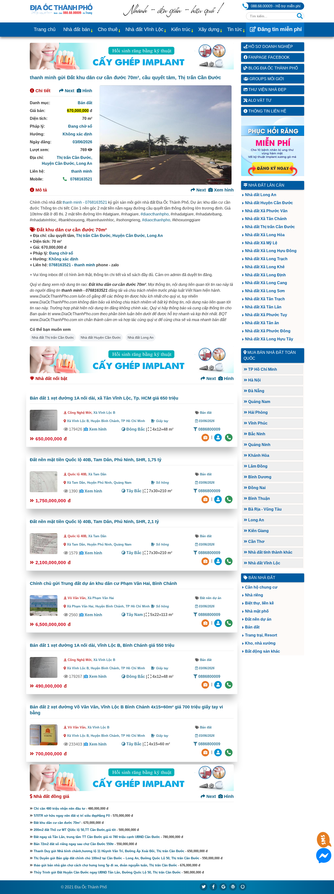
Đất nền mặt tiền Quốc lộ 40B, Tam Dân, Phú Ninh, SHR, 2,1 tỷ (94, 521)
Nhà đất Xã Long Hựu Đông (271, 251)
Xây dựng (208, 29)
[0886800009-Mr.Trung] (218, 437)
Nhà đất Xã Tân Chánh (266, 219)
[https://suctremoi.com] (243, 887)
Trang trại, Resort (261, 635)
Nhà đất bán (76, 29)
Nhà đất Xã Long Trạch (266, 259)
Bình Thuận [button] (258, 498)
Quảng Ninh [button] (258, 445)
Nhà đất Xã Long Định (265, 275)
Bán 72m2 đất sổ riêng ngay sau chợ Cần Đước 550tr (74, 844)
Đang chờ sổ (80, 126)
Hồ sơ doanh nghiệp (270, 47)
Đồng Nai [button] (256, 488)
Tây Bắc (133, 491)
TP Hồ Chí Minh (133, 421)
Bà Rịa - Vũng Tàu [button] (264, 509)
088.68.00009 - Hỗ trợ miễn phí (276, 6)
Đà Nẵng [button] (255, 391)
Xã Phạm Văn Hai (101, 598)
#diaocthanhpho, (155, 214)
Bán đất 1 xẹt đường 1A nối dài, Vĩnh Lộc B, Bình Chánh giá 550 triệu (102, 645)
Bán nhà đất (261, 578)
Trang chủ (45, 29)
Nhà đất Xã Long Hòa (265, 235)
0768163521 (80, 179)
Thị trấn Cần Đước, (74, 158)
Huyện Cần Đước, (59, 163)
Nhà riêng (254, 595)
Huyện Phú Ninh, (100, 482)
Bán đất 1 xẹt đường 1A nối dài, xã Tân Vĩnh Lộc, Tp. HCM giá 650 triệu (104, 398)
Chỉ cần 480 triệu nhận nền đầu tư (59, 808)
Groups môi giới (266, 79)
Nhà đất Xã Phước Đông (267, 331)
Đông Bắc (135, 429)
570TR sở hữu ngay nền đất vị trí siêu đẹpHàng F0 (72, 815)
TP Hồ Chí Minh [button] (262, 369)
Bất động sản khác (262, 651)
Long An (84, 163)
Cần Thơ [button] (255, 541)
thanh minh (81, 171)
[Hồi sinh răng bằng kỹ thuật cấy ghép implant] (132, 56)
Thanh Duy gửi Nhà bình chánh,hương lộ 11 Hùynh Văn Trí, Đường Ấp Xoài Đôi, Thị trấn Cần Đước (109, 851)
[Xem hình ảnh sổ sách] (205, 437)
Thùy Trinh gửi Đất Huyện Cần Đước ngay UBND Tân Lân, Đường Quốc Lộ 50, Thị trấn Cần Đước (107, 872)
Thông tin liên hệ (266, 111)
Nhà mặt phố (257, 611)
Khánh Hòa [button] (258, 455)
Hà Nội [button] (254, 380)
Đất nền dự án (210, 598)
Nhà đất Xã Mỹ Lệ (261, 243)
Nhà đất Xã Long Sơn (265, 291)
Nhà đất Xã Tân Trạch (265, 299)
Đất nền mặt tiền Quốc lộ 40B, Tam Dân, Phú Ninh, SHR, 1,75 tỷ (95, 459)
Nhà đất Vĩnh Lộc (144, 29)
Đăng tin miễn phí (279, 29)
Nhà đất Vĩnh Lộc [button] (263, 563)
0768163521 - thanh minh (72, 265)
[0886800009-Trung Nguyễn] (218, 499)
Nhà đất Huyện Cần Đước (101, 337)
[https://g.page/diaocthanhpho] (223, 887)
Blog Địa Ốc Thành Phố (272, 68)
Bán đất (85, 103)
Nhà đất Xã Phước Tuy (266, 315)
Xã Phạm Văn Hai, (80, 606)
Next (69, 90)
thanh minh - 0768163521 (85, 202)
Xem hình (223, 190)
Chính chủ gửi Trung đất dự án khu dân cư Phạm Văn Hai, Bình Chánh (103, 583)
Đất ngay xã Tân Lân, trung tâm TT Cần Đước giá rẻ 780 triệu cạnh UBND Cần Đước (97, 837)
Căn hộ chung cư (261, 587)
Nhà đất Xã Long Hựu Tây (269, 339)
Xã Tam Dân (97, 474)
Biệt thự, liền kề (259, 603)
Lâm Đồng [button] (257, 466)
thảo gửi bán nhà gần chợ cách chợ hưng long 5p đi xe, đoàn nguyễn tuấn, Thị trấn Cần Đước (105, 865)
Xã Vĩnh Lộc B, (78, 421)
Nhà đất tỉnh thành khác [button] (269, 552)
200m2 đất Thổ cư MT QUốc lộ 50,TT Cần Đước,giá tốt (75, 830)
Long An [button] (255, 520)
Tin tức (234, 29)
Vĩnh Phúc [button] (257, 423)
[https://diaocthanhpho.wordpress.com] (233, 887)
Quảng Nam (123, 482)
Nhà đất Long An (141, 337)
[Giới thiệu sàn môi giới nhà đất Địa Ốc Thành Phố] (173, 16)
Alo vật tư (259, 100)
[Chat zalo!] (324, 844)
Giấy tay (161, 421)
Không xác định (77, 134)
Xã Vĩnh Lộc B (104, 412)
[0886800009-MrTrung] (218, 623)
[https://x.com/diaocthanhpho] (204, 887)
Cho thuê (108, 29)
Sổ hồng (162, 482)
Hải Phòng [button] (257, 412)
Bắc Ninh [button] (256, 434)
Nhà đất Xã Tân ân (262, 323)
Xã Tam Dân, (76, 482)
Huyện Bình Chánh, (106, 421)
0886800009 (208, 429)
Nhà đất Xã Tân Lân (263, 307)
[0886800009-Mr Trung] (218, 752)
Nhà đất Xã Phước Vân (266, 211)
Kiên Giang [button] (258, 531)
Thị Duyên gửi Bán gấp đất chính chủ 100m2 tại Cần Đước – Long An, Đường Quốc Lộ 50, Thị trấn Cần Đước (116, 858)
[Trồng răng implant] (272, 146)
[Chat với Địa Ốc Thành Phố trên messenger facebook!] (324, 860)
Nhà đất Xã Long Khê (265, 267)
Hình (86, 90)
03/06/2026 (82, 142)
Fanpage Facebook (268, 57)
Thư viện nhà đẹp (266, 90)
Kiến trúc (180, 29)
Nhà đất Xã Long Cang (266, 283)
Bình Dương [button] (259, 477)
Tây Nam (134, 615)
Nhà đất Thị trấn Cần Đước (53, 337)
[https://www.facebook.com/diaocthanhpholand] (213, 887)
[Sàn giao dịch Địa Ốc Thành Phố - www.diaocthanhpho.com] (61, 8)
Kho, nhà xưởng (260, 643)
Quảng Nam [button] (258, 402)
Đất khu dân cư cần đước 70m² (57, 823)
